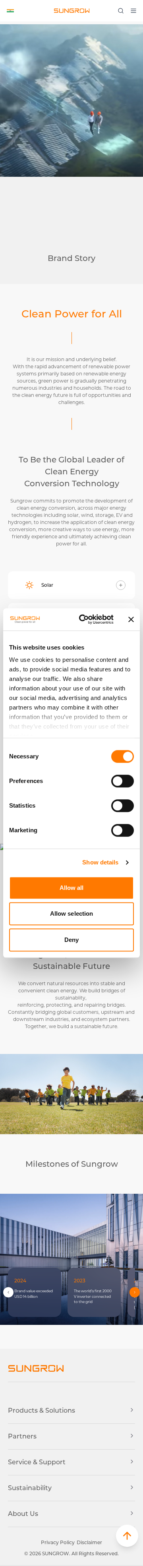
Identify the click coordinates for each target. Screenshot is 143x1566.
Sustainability (30, 1488)
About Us (23, 1514)
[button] (127, 1536)
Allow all (72, 887)
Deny (71, 939)
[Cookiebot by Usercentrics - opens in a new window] (84, 619)
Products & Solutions (41, 1410)
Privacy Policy (58, 1542)
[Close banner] (131, 619)
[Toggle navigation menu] (135, 11)
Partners (22, 1436)
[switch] (122, 781)
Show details (100, 862)
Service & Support (37, 1462)
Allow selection (71, 913)
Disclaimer (89, 1542)
